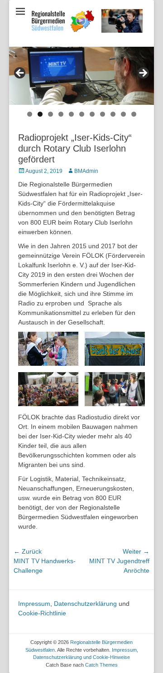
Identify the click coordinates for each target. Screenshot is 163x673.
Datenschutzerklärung (85, 603)
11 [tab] (133, 114)
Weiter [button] (142, 73)
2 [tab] (40, 114)
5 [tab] (71, 114)
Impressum (34, 603)
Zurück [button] (20, 73)
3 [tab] (50, 114)
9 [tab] (112, 114)
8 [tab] (102, 114)
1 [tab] (29, 114)
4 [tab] (60, 114)
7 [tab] (92, 114)
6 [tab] (81, 114)
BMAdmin (86, 171)
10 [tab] (123, 114)
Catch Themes (101, 665)
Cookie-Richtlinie (42, 613)
